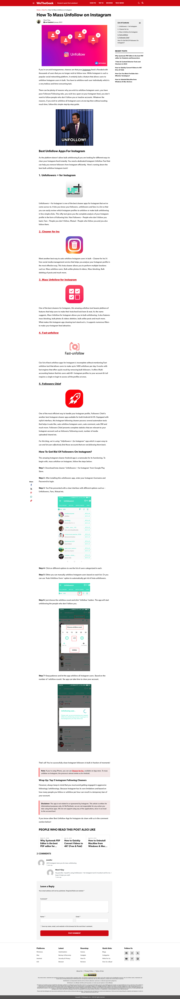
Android (39, 958)
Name (42, 917)
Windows (40, 952)
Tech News (120, 3)
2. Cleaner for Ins (49, 231)
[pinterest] (31, 493)
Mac (38, 955)
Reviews (109, 3)
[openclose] (33, 3)
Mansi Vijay (47, 20)
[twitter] (31, 489)
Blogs (104, 952)
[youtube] (126, 959)
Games (82, 952)
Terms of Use (99, 971)
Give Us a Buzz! (107, 962)
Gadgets (83, 955)
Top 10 (101, 3)
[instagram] (132, 953)
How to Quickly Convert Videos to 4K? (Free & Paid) (73, 844)
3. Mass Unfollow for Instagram (58, 280)
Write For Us (106, 958)
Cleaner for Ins (78, 771)
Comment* (43, 899)
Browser (61, 962)
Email (78, 917)
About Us (79, 971)
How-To (44, 10)
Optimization (62, 952)
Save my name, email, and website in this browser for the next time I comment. (67, 926)
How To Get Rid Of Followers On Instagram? (128, 42)
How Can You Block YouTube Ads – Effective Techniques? (127, 75)
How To (93, 3)
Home (38, 10)
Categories (105, 955)
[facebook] (31, 485)
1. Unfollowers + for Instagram (127, 26)
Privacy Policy (88, 971)
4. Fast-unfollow (49, 333)
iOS (38, 962)
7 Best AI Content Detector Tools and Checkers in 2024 (128, 63)
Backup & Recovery (64, 955)
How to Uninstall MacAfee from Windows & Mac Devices (126, 81)
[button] (139, 3)
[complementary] (31, 501)
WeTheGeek (45, 3)
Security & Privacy (64, 958)
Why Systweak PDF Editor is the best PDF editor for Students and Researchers (50, 846)
